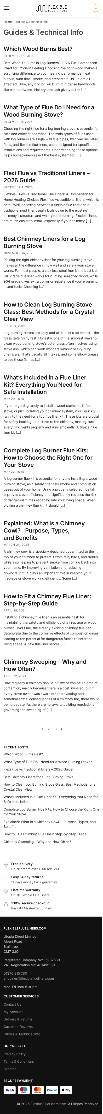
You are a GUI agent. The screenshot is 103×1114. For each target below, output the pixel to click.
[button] (95, 8)
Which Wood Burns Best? (38, 48)
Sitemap (10, 1069)
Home (8, 22)
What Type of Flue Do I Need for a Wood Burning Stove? (49, 111)
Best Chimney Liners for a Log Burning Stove (39, 777)
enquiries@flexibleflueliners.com (29, 978)
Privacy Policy (15, 1054)
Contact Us (12, 1004)
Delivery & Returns (18, 1019)
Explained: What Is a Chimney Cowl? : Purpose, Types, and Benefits (44, 530)
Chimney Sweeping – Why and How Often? (37, 842)
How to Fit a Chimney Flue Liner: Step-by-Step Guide (47, 600)
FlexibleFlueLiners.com (48, 1104)
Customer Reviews (18, 1027)
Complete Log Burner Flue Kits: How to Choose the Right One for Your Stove (48, 457)
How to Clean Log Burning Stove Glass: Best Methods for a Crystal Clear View (49, 311)
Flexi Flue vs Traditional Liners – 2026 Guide (38, 769)
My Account (13, 1012)
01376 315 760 (15, 973)
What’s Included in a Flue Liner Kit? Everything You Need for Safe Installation (45, 384)
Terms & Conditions (19, 1061)
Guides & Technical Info (22, 1034)
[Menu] (11, 8)
